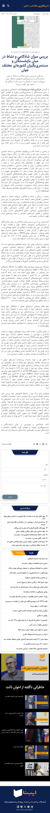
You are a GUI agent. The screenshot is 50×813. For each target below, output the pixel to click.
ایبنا (36, 7)
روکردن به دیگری (42, 615)
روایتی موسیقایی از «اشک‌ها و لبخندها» (35, 592)
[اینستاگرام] (24, 807)
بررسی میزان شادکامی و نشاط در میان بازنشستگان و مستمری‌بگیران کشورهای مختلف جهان (25, 63)
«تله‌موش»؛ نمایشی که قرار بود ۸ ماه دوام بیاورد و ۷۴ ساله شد (28, 620)
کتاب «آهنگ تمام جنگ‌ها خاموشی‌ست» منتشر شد (29, 534)
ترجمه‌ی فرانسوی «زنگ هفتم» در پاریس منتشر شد (32, 648)
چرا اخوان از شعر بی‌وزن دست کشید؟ (14, 714)
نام (47, 464)
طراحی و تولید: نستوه (22, 810)
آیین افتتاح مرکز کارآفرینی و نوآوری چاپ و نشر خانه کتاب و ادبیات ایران (12, 731)
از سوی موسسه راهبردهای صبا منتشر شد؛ (25, 51)
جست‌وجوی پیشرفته (10, 802)
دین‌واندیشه (36, 14)
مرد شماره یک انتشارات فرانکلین (38, 558)
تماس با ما (33, 802)
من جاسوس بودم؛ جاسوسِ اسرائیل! (36, 577)
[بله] (21, 807)
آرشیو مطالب (42, 802)
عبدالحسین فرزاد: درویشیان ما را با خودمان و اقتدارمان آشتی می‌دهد (26, 523)
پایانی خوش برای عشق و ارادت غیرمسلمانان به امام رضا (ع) (29, 587)
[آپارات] (32, 807)
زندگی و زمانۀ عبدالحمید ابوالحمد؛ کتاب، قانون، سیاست (30, 610)
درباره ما (26, 802)
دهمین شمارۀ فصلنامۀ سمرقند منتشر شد (35, 563)
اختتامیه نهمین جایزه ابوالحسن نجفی (14, 764)
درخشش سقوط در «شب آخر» (38, 625)
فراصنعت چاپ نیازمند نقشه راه (14, 696)
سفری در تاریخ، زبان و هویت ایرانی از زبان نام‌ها (33, 629)
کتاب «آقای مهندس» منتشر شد (35, 538)
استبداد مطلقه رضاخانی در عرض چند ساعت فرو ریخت (28, 545)
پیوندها (20, 802)
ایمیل (46, 474)
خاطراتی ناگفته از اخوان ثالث (25, 687)
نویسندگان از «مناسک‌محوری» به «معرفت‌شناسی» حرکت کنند (28, 573)
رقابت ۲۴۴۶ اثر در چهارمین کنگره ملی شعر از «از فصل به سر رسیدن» (26, 601)
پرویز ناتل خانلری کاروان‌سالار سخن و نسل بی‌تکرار (29, 528)
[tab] (31, 553)
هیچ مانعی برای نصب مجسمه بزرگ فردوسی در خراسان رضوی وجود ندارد (24, 517)
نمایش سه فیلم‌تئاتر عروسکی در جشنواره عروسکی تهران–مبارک (28, 568)
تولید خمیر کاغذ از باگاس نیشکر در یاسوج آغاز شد (32, 582)
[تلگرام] (28, 807)
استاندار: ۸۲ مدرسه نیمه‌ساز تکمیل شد (35, 644)
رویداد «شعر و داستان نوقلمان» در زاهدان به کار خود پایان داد (28, 596)
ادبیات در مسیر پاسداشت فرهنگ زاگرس (35, 634)
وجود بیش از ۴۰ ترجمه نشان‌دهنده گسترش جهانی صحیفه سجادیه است (26, 639)
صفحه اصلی (45, 14)
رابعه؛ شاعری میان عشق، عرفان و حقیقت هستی (30, 531)
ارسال (10, 496)
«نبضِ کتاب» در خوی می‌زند (39, 606)
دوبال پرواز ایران (18, 746)
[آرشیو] (18, 807)
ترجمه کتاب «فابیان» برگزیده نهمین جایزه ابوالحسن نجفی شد (26, 541)
